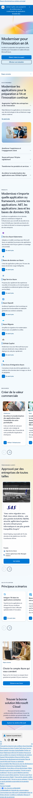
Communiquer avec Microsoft (9, 792)
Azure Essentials (27, 746)
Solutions (21, 752)
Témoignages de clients (7, 748)
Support (2, 757)
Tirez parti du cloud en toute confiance (11, 746)
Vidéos (30, 768)
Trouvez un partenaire (17, 761)
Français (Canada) (5, 786)
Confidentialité (22, 792)
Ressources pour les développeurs (23, 764)
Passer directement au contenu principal (12, 1)
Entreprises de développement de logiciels (12, 759)
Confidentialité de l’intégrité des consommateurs (14, 790)
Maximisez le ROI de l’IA (11, 752)
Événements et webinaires (13, 766)
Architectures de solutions (24, 755)
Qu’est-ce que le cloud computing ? (10, 770)
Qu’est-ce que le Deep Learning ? (10, 775)
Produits (16, 748)
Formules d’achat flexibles (16, 750)
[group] (14, 423)
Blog (11, 764)
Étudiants (3, 766)
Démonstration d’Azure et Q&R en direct (17, 757)
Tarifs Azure (22, 748)
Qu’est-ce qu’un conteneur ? (20, 779)
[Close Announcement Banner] (29, 7)
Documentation (4, 764)
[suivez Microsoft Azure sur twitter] (5, 740)
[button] (16, 74)
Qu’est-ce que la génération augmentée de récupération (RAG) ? (16, 781)
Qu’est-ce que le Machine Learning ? (18, 772)
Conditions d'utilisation (17, 795)
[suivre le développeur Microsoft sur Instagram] (9, 740)
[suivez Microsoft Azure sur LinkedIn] (12, 740)
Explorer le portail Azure (13, 735)
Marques (26, 795)
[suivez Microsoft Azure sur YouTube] (16, 740)
